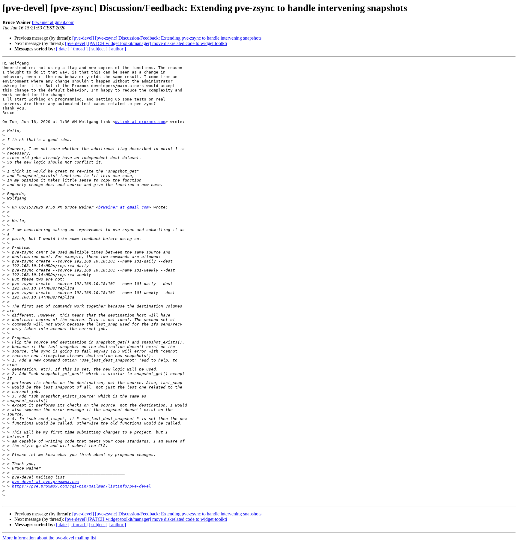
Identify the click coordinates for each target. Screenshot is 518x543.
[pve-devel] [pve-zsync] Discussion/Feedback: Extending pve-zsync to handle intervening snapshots (166, 37)
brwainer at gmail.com (53, 22)
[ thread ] (79, 48)
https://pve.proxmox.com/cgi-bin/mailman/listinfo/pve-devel (81, 486)
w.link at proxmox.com (140, 121)
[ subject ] (98, 48)
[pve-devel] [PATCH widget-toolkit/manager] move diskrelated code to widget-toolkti (146, 43)
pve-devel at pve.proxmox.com (45, 481)
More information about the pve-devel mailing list (49, 537)
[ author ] (117, 48)
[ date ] (62, 48)
